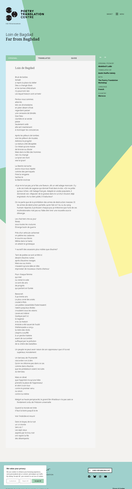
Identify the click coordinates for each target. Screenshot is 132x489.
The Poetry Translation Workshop (108, 81)
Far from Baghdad (13, 24)
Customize (12, 481)
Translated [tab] (44, 58)
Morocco (102, 96)
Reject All (25, 481)
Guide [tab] (74, 58)
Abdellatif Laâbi (105, 66)
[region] (25, 475)
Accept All (38, 481)
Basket (110, 14)
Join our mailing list (101, 470)
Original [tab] (12, 58)
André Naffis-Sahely (106, 73)
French (101, 89)
